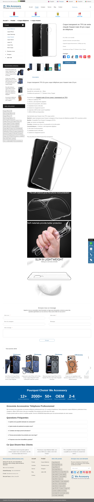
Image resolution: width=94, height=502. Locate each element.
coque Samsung (11, 34)
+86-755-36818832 (9, 467)
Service (49, 7)
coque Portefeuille (55, 481)
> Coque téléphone (23, 20)
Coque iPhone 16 (7, 121)
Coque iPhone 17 (7, 116)
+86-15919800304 (16, 470)
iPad (11, 136)
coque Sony (10, 45)
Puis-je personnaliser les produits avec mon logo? (23, 435)
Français (61, 1)
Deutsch (71, 1)
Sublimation (6, 131)
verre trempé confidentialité (57, 495)
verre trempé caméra (64, 493)
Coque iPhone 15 (17, 121)
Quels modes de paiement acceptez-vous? (21, 426)
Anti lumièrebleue (18, 141)
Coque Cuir (12, 128)
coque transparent (18, 131)
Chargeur (9, 54)
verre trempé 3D (55, 493)
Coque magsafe (15, 123)
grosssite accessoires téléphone (59, 500)
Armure (5, 133)
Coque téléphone (11, 28)
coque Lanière (62, 485)
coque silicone (6, 126)
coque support (6, 123)
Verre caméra (12, 138)
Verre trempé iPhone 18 (8, 113)
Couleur (20, 133)
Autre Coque (10, 47)
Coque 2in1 (6, 136)
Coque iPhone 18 (7, 111)
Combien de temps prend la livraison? (20, 430)
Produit (36, 7)
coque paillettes (15, 126)
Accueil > (6, 20)
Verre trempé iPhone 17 (8, 118)
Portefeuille (19, 128)
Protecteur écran (11, 51)
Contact (60, 7)
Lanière (10, 133)
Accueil (31, 7)
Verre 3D (5, 138)
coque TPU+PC (55, 488)
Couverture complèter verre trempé (59, 490)
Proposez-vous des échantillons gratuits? (21, 439)
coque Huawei (10, 37)
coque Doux (54, 483)
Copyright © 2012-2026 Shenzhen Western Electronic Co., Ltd (15, 500)
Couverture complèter (19, 136)
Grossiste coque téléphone (34, 500)
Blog (55, 7)
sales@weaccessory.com (12, 473)
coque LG (9, 42)
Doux (11, 131)
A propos (43, 7)
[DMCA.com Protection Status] (21, 1)
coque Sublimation (64, 481)
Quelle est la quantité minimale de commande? (22, 421)
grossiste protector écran (45, 500)
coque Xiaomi (10, 39)
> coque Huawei (35, 20)
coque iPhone (10, 31)
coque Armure (55, 485)
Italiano (89, 1)
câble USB (9, 57)
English (52, 1)
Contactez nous (69, 62)
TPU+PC (15, 133)
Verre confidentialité (8, 141)
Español (80, 1)
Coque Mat (6, 128)
